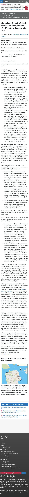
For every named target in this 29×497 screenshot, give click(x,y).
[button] (19, 1)
